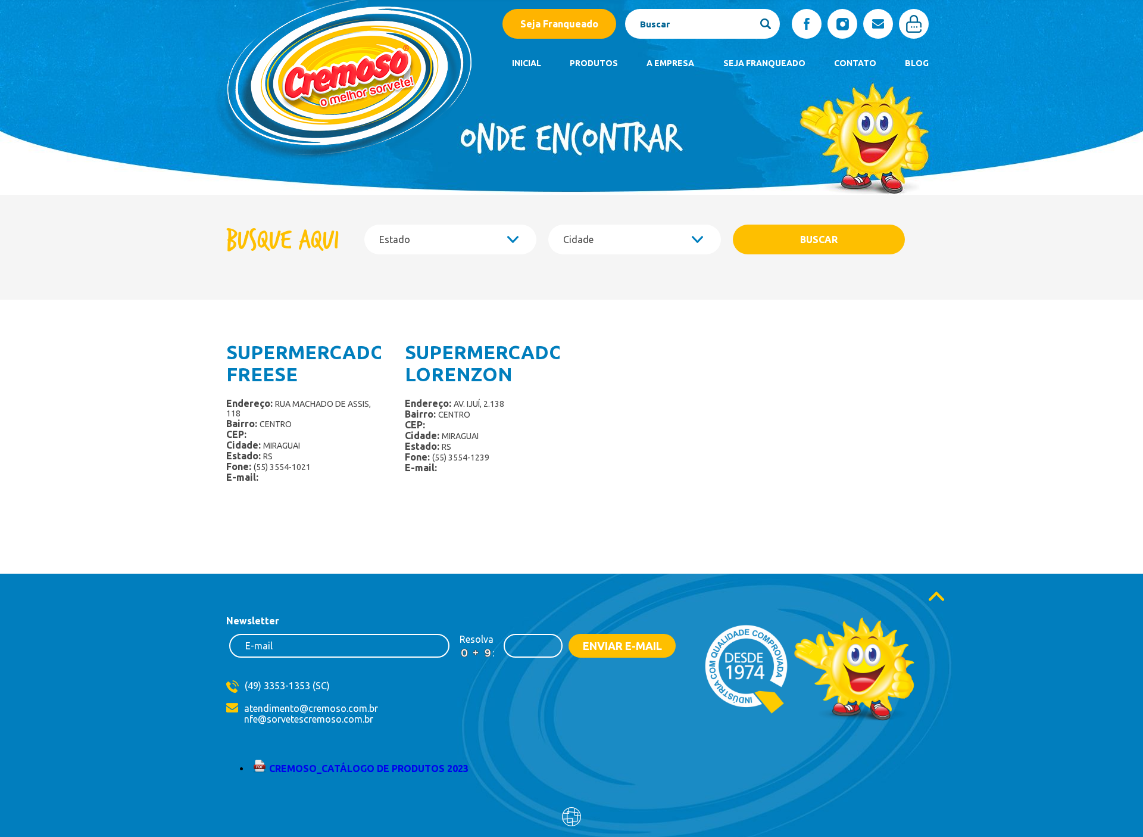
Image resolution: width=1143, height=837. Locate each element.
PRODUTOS (594, 63)
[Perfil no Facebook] (807, 24)
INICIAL (526, 63)
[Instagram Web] (842, 24)
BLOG (917, 63)
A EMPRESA (670, 63)
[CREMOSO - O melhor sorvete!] (342, 164)
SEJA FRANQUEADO (764, 63)
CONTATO (855, 63)
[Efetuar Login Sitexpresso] (520, 819)
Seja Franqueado (559, 23)
